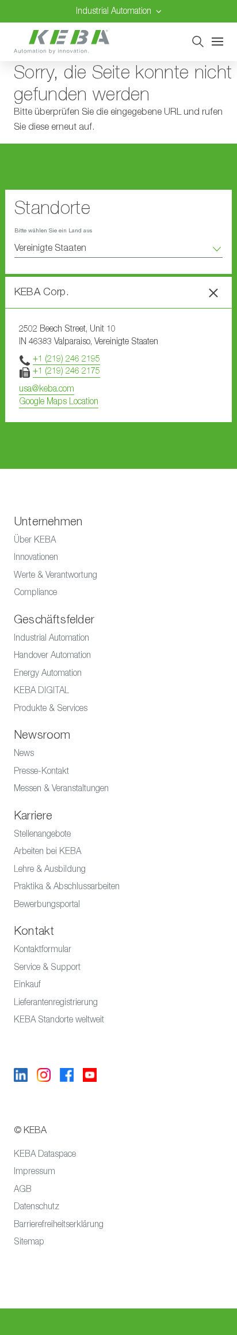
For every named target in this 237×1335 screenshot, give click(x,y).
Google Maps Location (58, 401)
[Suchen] (198, 41)
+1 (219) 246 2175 (66, 370)
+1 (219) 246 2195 (66, 358)
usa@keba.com (46, 388)
